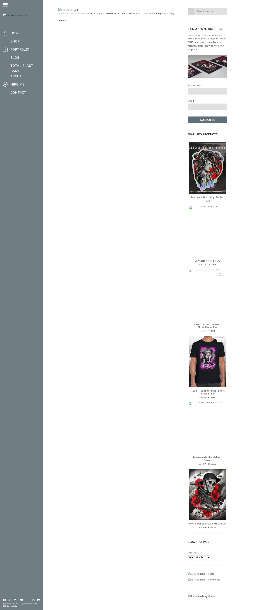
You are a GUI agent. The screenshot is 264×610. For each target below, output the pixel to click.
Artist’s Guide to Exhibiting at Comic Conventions (114, 13)
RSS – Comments (210, 579)
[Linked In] (38, 600)
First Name (195, 85)
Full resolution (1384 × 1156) (159, 13)
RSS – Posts (207, 573)
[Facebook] (4, 600)
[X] (27, 600)
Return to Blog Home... (203, 596)
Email (192, 100)
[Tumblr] (15, 600)
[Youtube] (33, 600)
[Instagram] (21, 600)
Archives (192, 552)
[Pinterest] (10, 600)
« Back (62, 20)
